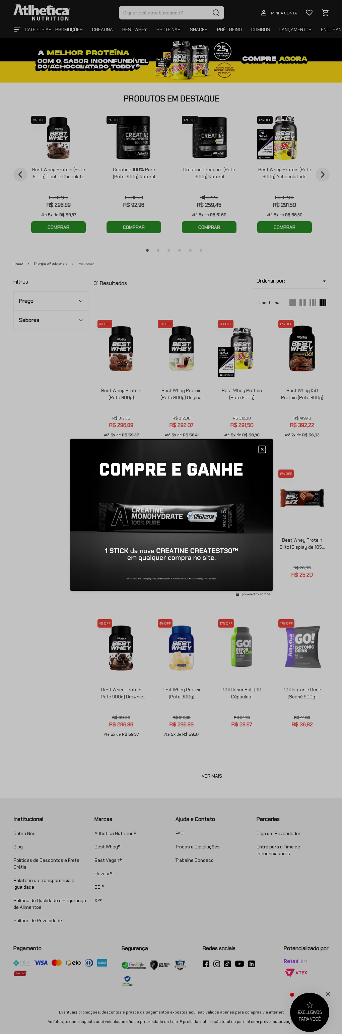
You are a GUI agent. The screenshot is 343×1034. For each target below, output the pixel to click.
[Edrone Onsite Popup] (171, 517)
